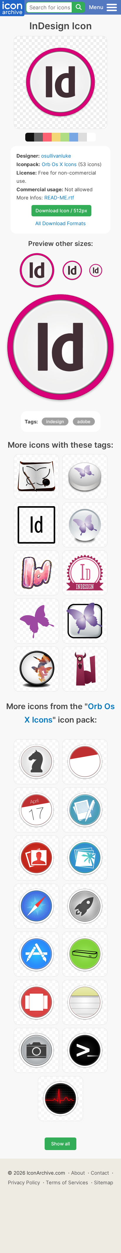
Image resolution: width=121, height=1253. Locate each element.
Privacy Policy (24, 1182)
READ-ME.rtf (59, 198)
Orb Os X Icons (59, 164)
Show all (60, 1144)
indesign (55, 421)
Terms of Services (67, 1182)
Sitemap (103, 1182)
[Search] (78, 7)
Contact (100, 1173)
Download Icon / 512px (61, 210)
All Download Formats (60, 223)
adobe (83, 421)
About (78, 1173)
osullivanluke (56, 156)
